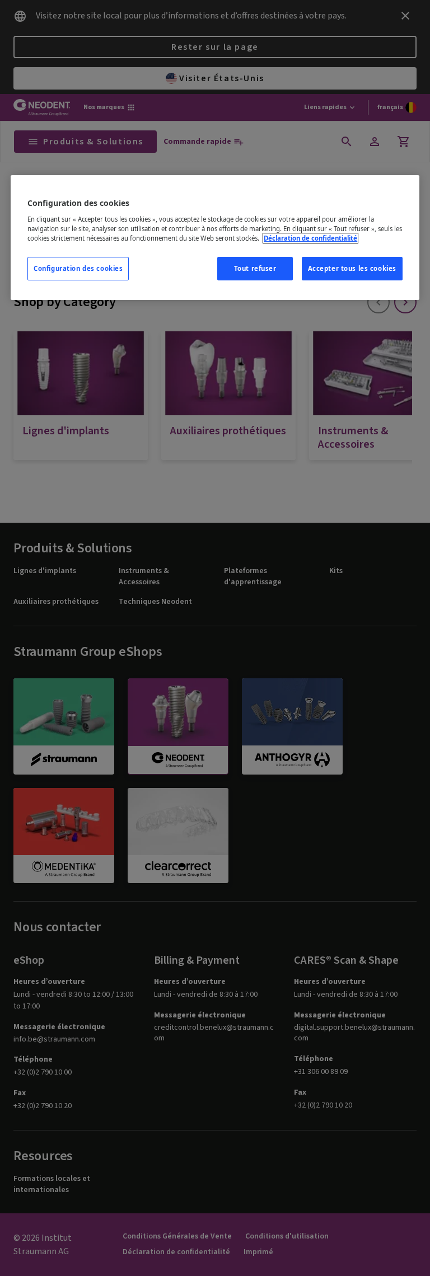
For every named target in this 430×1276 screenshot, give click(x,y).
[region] (215, 237)
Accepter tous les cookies (352, 268)
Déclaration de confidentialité (310, 238)
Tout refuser (255, 268)
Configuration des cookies (78, 268)
